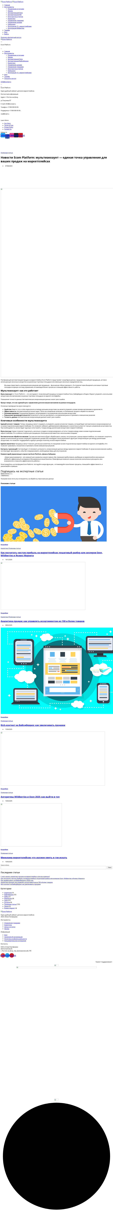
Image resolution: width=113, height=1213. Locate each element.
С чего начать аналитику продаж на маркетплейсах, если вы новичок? (25, 877)
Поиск (109, 867)
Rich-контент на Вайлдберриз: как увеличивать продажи (33, 725)
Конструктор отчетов (15, 17)
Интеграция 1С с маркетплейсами (19, 26)
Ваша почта (5, 473)
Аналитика (11, 19)
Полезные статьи (7, 153)
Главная (7, 5)
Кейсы (6, 897)
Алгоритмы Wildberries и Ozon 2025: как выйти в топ (30, 796)
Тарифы (7, 30)
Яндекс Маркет (9, 908)
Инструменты (9, 7)
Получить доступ (10, 78)
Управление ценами (15, 22)
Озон (6, 900)
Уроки (6, 906)
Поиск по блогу (5, 865)
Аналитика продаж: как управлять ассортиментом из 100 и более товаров (42, 621)
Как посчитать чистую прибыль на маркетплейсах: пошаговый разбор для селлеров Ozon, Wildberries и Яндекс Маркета (42, 878)
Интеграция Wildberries (16, 28)
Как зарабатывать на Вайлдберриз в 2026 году (17, 880)
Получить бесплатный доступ (11, 37)
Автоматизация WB (14, 15)
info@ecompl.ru (6, 82)
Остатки (7, 902)
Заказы (10, 11)
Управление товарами (16, 20)
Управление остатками (16, 9)
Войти (6, 34)
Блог (5, 32)
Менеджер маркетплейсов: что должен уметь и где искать (34, 857)
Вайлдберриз (9, 895)
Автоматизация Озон (15, 13)
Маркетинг (8, 898)
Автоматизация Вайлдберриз (18, 61)
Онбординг (12, 24)
